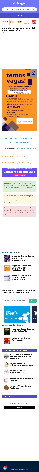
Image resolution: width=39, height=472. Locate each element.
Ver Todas (19, 325)
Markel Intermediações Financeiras (26, 148)
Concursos (22, 156)
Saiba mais (31, 215)
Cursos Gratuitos (9, 156)
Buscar (33, 301)
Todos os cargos (9, 162)
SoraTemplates (16, 469)
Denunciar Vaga (24, 162)
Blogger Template (25, 469)
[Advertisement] (19, 51)
